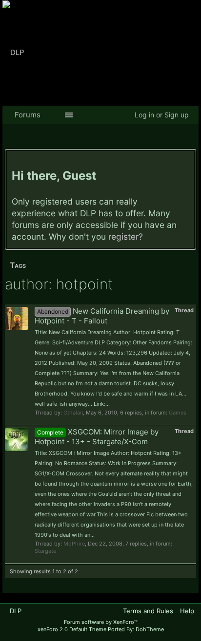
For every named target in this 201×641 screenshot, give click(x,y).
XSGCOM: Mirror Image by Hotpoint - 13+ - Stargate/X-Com (97, 436)
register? (125, 236)
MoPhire (74, 543)
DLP (15, 611)
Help (187, 611)
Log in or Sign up (162, 115)
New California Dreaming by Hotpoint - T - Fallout (102, 315)
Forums (27, 114)
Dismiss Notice (188, 160)
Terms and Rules (148, 611)
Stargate (45, 550)
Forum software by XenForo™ (101, 622)
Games (177, 412)
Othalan (73, 412)
